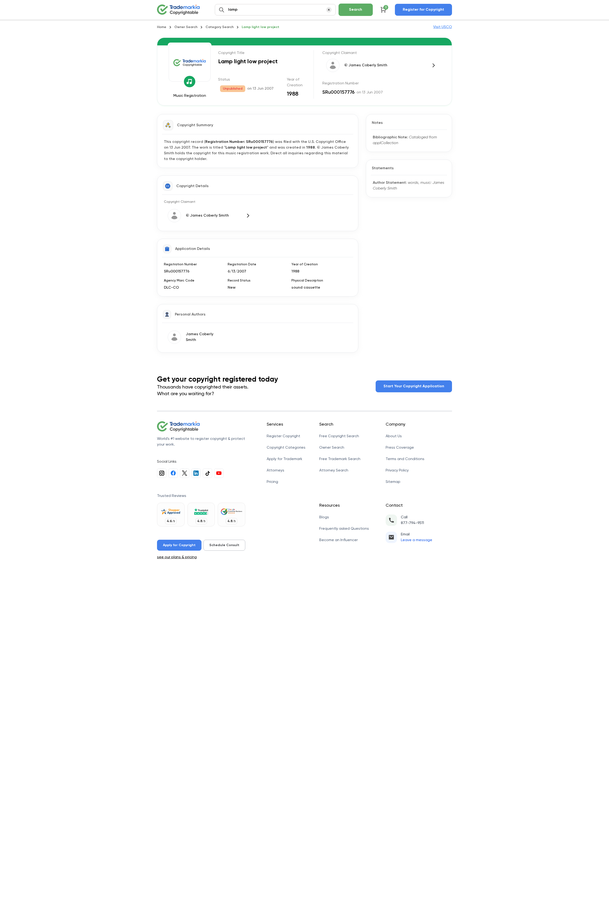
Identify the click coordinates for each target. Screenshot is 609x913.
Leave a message (416, 540)
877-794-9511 (412, 523)
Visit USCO (442, 27)
